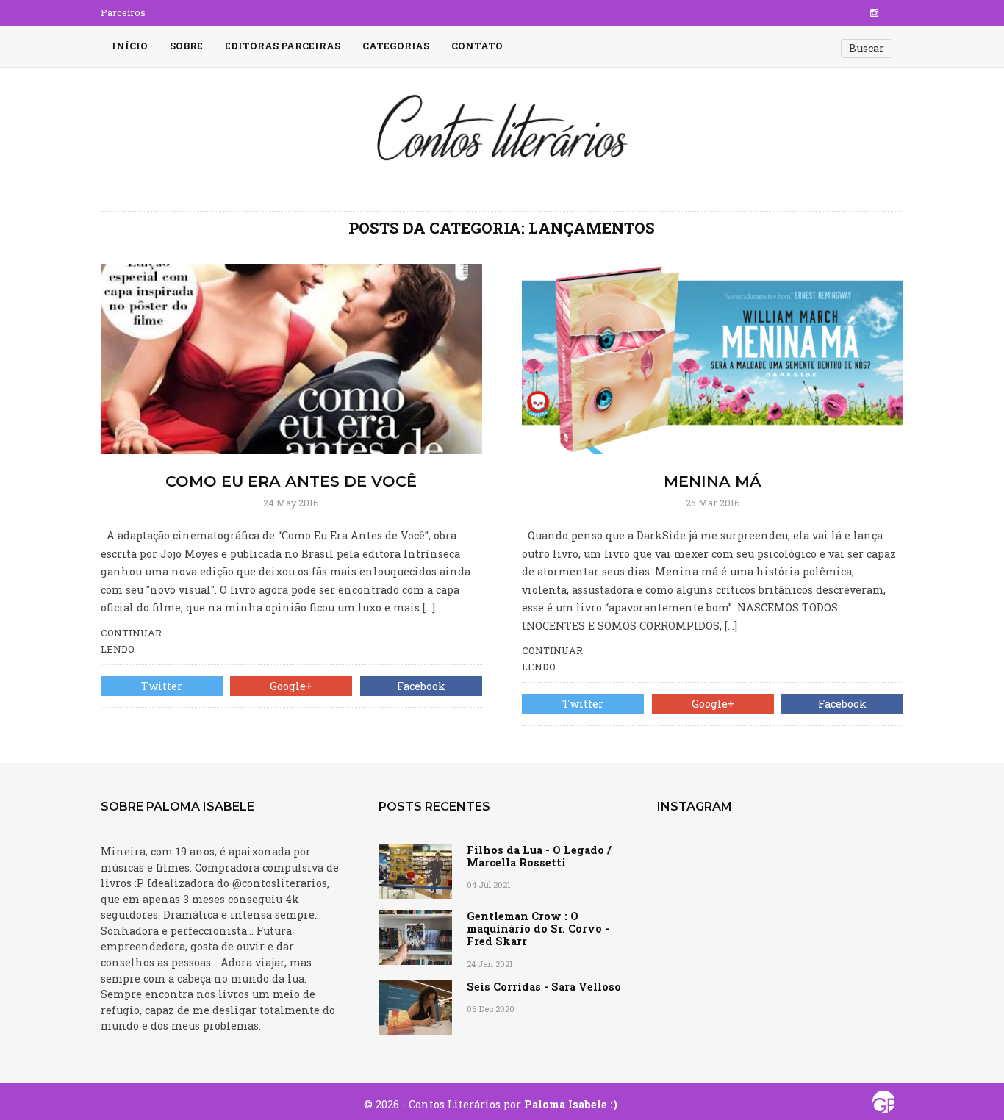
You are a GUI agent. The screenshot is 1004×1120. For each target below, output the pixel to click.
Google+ (291, 686)
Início (130, 45)
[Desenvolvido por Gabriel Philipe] (883, 1105)
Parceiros (123, 12)
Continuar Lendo (131, 641)
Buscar (866, 48)
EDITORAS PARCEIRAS (282, 45)
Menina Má (712, 481)
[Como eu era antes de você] (291, 357)
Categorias (395, 45)
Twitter (161, 686)
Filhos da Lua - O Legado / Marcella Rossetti (539, 856)
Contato (477, 45)
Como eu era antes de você (291, 481)
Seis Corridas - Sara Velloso (544, 987)
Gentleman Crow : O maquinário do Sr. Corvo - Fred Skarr (538, 929)
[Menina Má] (712, 357)
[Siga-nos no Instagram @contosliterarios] (874, 12)
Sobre (186, 45)
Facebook (421, 686)
